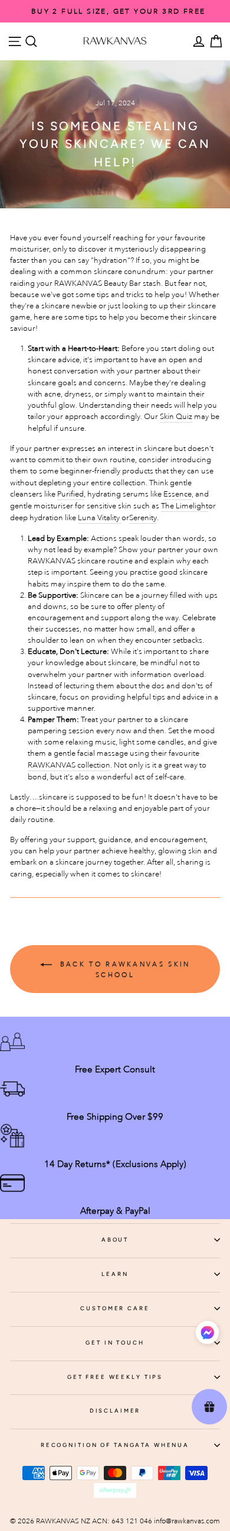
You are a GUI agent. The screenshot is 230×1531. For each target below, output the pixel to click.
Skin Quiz (176, 416)
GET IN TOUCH (115, 1342)
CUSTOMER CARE (114, 1308)
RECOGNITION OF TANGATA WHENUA (115, 1445)
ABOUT (115, 1239)
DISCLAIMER (115, 1410)
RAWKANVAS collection (69, 764)
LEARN (114, 1274)
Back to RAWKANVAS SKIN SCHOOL (123, 969)
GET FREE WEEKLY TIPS (115, 1377)
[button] (207, 1334)
